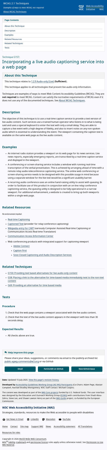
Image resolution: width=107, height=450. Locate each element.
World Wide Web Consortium (32, 439)
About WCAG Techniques (14, 12)
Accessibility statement (64, 427)
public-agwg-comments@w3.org (22, 361)
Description (10, 31)
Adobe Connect (21, 246)
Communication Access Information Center (30, 236)
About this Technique (15, 26)
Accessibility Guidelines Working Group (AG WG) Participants (44, 385)
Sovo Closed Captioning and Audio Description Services (42, 255)
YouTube (66, 419)
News (48, 427)
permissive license (39, 442)
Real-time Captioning (19, 219)
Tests (7, 48)
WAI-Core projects (50, 393)
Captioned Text (16, 224)
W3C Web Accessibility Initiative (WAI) (28, 407)
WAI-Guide (61, 398)
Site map (24, 427)
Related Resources (13, 39)
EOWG (64, 395)
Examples (9, 35)
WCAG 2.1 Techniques (16, 3)
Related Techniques (14, 44)
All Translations (85, 427)
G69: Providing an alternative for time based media (34, 285)
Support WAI (37, 427)
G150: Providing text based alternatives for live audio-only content (42, 273)
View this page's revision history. (44, 380)
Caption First (20, 250)
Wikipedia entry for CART (21, 228)
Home (5, 427)
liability (11, 442)
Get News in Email (14, 419)
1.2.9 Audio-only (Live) (42, 81)
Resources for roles (11, 433)
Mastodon (50, 419)
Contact (14, 427)
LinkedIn (35, 419)
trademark (21, 442)
